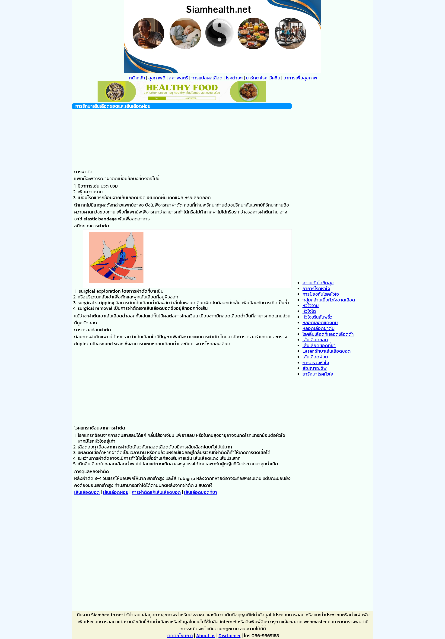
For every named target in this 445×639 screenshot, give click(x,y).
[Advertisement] (182, 138)
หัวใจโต (309, 311)
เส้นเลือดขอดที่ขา (200, 492)
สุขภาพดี (156, 77)
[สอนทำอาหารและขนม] (182, 100)
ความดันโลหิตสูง (318, 282)
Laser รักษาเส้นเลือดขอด (326, 351)
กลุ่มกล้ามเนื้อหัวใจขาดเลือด (328, 299)
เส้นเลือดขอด (87, 492)
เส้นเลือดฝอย (115, 492)
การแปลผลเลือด (206, 77)
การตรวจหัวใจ (315, 362)
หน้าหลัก (137, 77)
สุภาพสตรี (178, 77)
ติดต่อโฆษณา (180, 635)
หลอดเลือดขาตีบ (318, 328)
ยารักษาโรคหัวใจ (317, 373)
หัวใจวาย (310, 305)
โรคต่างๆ (234, 77)
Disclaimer (230, 635)
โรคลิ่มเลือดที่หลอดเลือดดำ (328, 334)
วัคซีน (275, 77)
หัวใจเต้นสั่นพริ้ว (317, 316)
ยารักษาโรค (256, 77)
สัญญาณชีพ (314, 368)
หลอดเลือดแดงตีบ (320, 322)
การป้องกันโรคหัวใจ (320, 294)
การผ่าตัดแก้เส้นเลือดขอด (156, 492)
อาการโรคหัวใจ (316, 288)
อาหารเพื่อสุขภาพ (300, 77)
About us (205, 635)
